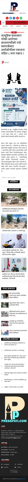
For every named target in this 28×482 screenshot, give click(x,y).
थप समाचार (14, 189)
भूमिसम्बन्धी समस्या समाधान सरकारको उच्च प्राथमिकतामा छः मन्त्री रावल (18, 313)
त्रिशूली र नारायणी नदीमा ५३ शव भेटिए (14, 387)
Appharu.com (21, 479)
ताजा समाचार (9, 288)
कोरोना (18, 26)
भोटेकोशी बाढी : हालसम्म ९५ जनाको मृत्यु (13, 230)
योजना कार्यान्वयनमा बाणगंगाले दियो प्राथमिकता (18, 331)
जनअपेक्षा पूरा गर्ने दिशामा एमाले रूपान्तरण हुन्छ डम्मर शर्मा (16, 323)
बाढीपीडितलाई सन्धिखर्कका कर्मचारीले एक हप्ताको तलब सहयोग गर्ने (13, 210)
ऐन (12, 26)
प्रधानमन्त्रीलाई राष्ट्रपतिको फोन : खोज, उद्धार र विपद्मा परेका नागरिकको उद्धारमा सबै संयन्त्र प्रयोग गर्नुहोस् (13, 252)
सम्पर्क (3, 426)
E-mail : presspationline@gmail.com (11, 438)
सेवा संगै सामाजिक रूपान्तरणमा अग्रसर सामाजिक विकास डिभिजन (17, 295)
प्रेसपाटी (7, 63)
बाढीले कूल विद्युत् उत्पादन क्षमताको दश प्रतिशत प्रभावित (15, 374)
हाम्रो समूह (4, 443)
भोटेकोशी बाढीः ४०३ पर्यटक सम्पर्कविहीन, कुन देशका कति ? (15, 380)
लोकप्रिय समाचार (10, 339)
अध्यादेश (5, 26)
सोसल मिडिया (5, 460)
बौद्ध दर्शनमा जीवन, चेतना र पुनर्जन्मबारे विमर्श (17, 304)
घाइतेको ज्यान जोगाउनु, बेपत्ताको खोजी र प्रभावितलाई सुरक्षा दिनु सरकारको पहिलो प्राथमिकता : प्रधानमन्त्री (13, 276)
